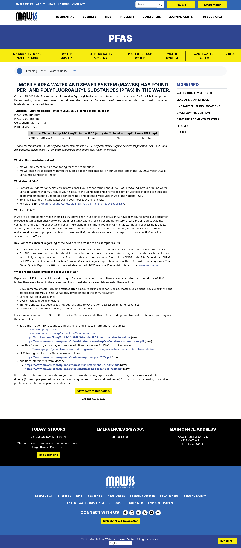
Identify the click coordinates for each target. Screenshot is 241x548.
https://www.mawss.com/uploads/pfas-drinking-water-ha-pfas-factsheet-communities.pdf (84, 341)
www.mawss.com (149, 265)
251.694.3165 (120, 436)
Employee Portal (161, 503)
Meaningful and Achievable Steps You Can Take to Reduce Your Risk (82, 203)
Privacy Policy (195, 496)
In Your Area (212, 16)
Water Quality (67, 56)
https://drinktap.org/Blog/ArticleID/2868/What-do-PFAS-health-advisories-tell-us (78, 337)
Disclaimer (135, 503)
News (51, 4)
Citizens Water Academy (100, 56)
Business (89, 16)
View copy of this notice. (93, 391)
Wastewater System (203, 56)
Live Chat (226, 541)
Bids (108, 16)
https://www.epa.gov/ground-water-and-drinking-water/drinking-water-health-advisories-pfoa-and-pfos (89, 349)
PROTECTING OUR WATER (140, 56)
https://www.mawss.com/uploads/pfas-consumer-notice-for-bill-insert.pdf (73, 369)
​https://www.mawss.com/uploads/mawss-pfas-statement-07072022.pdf (72, 365)
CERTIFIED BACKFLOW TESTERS (198, 119)
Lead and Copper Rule (193, 99)
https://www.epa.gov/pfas (41, 329)
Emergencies (24, 4)
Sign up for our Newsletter (120, 521)
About (40, 4)
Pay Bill (181, 4)
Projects (127, 16)
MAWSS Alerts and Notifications (27, 56)
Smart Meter (212, 4)
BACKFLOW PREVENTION (193, 112)
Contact (78, 4)
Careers (64, 4)
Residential (65, 16)
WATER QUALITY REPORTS (194, 93)
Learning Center (181, 16)
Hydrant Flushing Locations (198, 106)
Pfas (73, 71)
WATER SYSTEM (172, 56)
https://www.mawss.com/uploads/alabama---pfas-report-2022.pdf (68, 357)
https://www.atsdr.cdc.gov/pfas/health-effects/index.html (60, 333)
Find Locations (48, 454)
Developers (151, 16)
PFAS (183, 132)
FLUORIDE (183, 126)
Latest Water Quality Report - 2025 (94, 503)
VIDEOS (230, 54)
